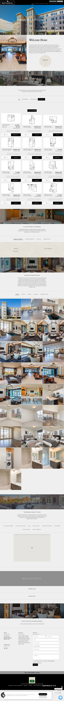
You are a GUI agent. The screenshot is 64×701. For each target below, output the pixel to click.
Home (33, 3)
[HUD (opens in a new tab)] (51, 686)
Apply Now (60, 1)
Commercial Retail (44, 294)
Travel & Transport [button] (36, 529)
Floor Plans (37, 3)
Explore (45, 60)
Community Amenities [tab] (18, 239)
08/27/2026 (41, 99)
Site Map (30, 685)
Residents (55, 3)
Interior (23, 294)
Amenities (42, 3)
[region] (28, 695)
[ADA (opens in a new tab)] (53, 686)
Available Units (16, 134)
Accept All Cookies (43, 694)
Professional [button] (57, 525)
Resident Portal (32, 596)
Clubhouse (35, 294)
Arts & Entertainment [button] (8, 525)
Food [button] (29, 525)
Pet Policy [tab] (39, 239)
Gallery (46, 3)
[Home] (7, 2)
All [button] (19, 99)
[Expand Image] (10, 309)
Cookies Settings (42, 696)
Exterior (29, 294)
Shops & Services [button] (26, 529)
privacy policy (51, 661)
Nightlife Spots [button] (36, 525)
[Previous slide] (3, 20)
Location (51, 3)
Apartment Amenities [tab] (29, 239)
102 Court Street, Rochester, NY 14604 (29, 683)
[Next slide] (61, 20)
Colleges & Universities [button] (21, 525)
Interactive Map (31, 110)
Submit (35, 664)
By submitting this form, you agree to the (41, 661)
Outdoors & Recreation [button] (47, 525)
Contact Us (60, 3)
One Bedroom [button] (25, 99)
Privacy (25, 685)
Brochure (6, 134)
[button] (11, 118)
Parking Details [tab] (47, 239)
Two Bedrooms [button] (33, 99)
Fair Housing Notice (38, 685)
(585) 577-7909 (53, 1)
